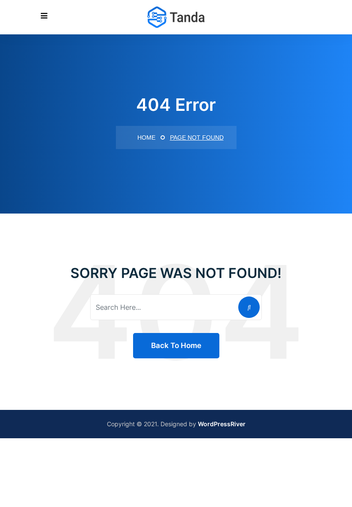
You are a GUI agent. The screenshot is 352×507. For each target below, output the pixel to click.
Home (145, 137)
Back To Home (176, 345)
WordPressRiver (222, 424)
